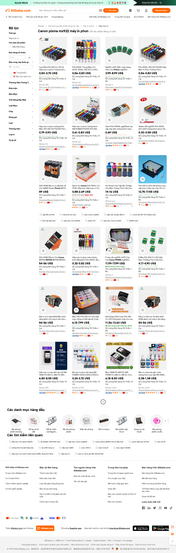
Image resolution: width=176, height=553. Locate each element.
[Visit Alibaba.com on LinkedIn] (149, 508)
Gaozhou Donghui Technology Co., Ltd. (53, 146)
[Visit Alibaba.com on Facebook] (143, 508)
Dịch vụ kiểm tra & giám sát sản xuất (53, 495)
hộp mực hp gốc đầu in (116, 215)
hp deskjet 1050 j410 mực (50, 442)
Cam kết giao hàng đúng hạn (52, 483)
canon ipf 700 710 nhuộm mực (144, 215)
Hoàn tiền (112, 489)
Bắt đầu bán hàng (149, 478)
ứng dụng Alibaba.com (119, 528)
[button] (100, 10)
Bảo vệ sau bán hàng (48, 489)
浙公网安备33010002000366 (133, 549)
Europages (128, 540)
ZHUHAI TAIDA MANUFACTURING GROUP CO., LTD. (119, 143)
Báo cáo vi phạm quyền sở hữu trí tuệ (122, 495)
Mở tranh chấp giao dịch (118, 483)
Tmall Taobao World (74, 540)
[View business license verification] (113, 548)
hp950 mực (133, 221)
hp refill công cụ (48, 448)
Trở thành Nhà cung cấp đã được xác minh (156, 490)
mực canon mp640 (91, 215)
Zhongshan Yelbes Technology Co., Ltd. (152, 141)
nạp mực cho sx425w (72, 221)
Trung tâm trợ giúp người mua (120, 473)
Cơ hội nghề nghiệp (14, 489)
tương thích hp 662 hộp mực (23, 448)
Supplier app (76, 528)
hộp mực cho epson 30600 (22, 442)
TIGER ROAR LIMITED (81, 205)
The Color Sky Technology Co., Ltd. (53, 87)
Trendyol (117, 540)
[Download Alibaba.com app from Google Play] (161, 528)
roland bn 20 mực (69, 215)
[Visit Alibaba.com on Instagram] (160, 508)
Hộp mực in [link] (103, 26)
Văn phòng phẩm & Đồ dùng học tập (63, 26)
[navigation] (21, 214)
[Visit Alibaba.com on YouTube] (165, 508)
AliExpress (48, 540)
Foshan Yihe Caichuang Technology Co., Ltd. (53, 272)
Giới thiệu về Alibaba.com (17, 467)
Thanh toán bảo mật (48, 473)
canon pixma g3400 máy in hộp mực (109, 442)
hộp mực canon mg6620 (77, 442)
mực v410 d (86, 448)
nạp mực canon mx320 (112, 221)
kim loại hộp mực (49, 221)
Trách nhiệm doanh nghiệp (17, 483)
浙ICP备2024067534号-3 (158, 549)
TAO (109, 540)
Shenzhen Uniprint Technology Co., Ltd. (119, 87)
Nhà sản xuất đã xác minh (84, 476)
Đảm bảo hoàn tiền (48, 478)
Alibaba (41, 26)
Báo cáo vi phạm (115, 502)
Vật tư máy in (88, 26)
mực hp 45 (161, 442)
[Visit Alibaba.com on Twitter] (154, 508)
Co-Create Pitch (13, 478)
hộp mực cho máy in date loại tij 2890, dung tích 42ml (32, 454)
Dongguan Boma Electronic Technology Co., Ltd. (152, 202)
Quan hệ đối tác (148, 496)
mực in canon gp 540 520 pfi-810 (90, 454)
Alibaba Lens (16, 528)
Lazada (88, 540)
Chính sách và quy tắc (49, 502)
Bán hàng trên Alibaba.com (153, 473)
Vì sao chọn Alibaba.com (16, 473)
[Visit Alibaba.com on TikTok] (171, 508)
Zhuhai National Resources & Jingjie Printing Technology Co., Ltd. (86, 85)
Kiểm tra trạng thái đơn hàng (154, 483)
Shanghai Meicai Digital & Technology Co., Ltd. (53, 200)
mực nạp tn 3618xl (123, 448)
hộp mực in (65, 454)
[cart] (139, 11)
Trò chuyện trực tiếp (116, 478)
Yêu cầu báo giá (80, 481)
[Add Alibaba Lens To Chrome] (45, 528)
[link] (172, 526)
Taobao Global (99, 540)
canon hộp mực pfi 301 (140, 442)
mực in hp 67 (103, 448)
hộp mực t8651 (68, 448)
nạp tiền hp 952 (48, 215)
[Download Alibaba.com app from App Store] (141, 528)
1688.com (60, 540)
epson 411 (91, 221)
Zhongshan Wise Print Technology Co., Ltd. (86, 272)
